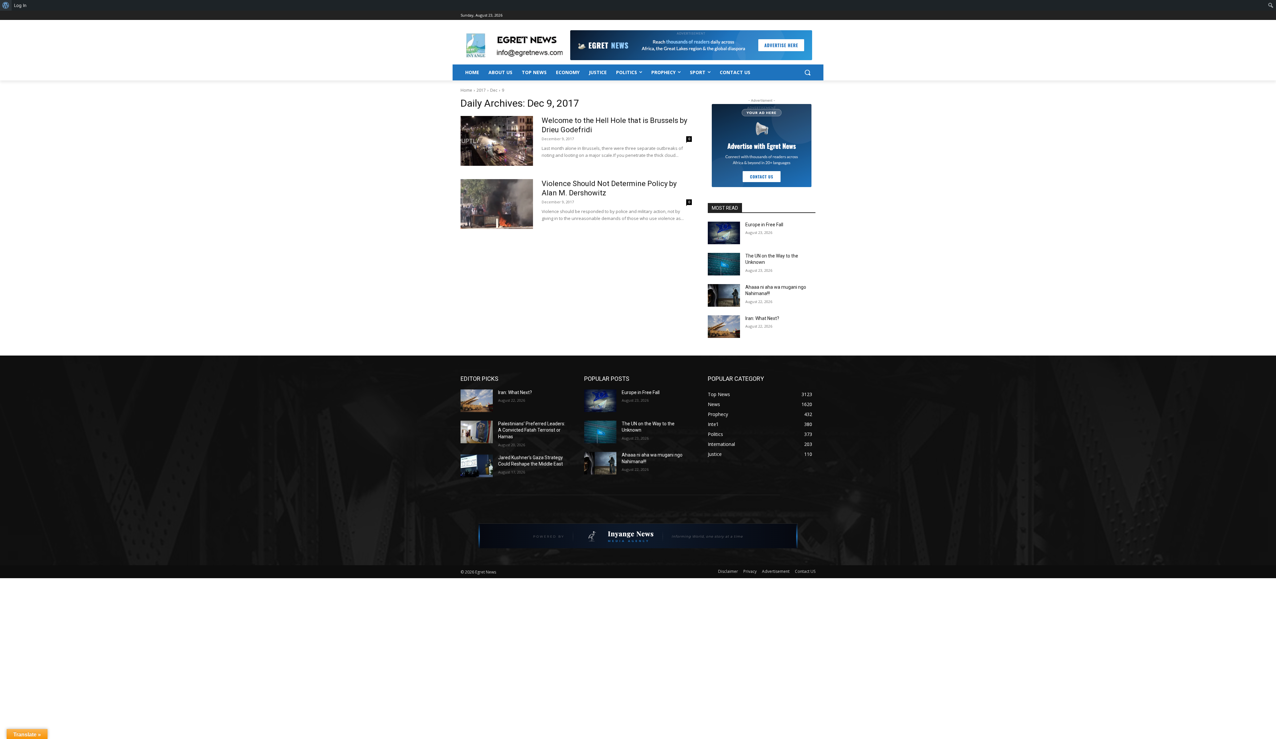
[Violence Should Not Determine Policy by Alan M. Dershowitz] (497, 204)
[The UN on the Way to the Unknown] (724, 264)
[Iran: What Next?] (724, 326)
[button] (807, 72)
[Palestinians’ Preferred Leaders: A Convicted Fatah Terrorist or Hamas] (477, 432)
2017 (481, 90)
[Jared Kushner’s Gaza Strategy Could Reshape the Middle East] (477, 466)
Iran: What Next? (762, 318)
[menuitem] (6, 5)
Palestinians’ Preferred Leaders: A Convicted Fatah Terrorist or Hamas (531, 430)
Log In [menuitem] (20, 5)
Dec (493, 90)
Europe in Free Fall (764, 224)
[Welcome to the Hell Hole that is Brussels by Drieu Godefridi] (497, 141)
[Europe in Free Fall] (724, 233)
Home (466, 90)
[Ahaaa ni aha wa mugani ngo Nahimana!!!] (724, 295)
